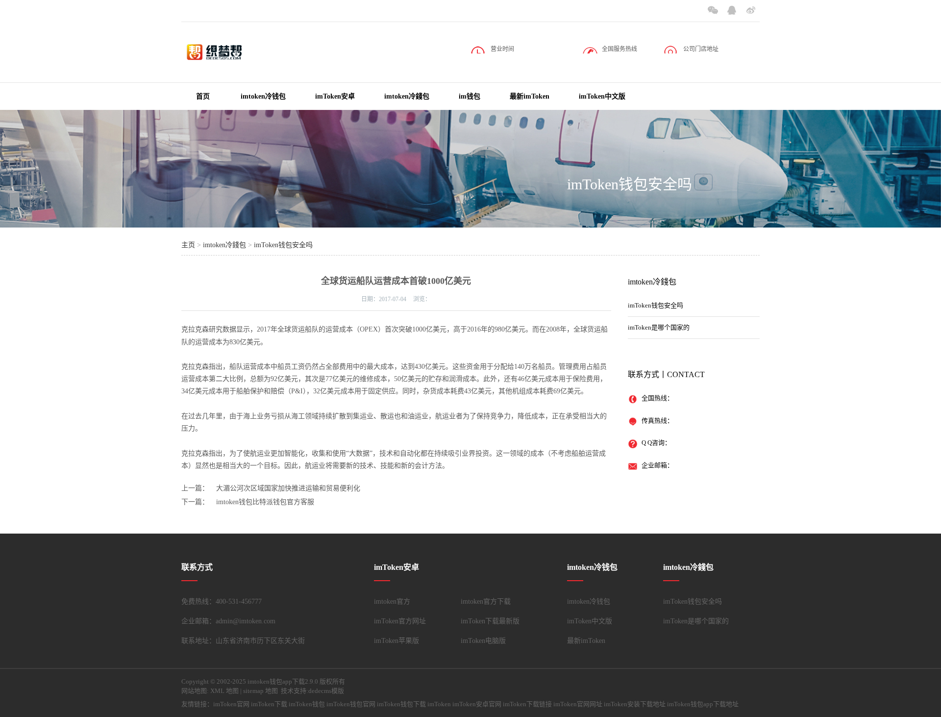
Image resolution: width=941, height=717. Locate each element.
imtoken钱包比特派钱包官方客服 (265, 502)
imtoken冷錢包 (406, 96)
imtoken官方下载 (486, 601)
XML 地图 (224, 690)
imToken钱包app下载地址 (703, 704)
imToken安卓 (335, 96)
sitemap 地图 (260, 690)
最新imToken (529, 96)
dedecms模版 (326, 690)
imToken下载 (269, 704)
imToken (439, 704)
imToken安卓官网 (476, 704)
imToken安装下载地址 (635, 704)
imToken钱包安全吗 (629, 184)
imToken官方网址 (400, 621)
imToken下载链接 (527, 704)
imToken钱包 (307, 704)
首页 (203, 96)
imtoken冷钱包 (263, 96)
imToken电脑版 (483, 640)
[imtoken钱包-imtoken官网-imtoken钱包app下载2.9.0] (230, 58)
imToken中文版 (602, 96)
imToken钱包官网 (350, 704)
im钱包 (469, 96)
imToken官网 (231, 704)
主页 (188, 245)
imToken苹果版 (396, 640)
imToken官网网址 (577, 704)
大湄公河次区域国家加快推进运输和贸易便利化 (288, 488)
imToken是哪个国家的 (659, 327)
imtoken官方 (392, 601)
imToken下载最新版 (490, 621)
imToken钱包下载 (401, 704)
